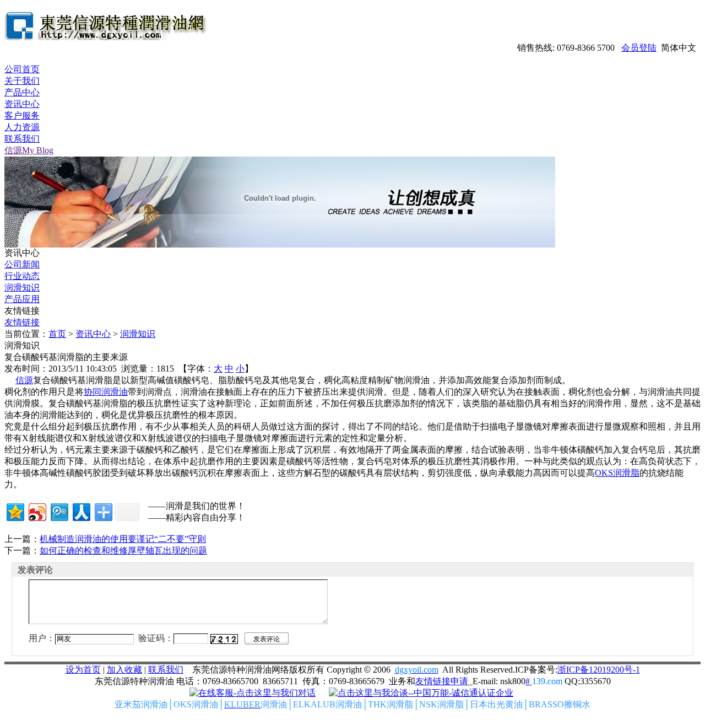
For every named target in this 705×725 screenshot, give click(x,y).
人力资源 (22, 127)
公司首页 (22, 69)
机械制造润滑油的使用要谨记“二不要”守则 (123, 539)
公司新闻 (22, 264)
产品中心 (22, 92)
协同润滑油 (106, 391)
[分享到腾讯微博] (58, 511)
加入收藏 (124, 669)
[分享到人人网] (80, 511)
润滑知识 (22, 287)
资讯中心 (22, 104)
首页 (57, 334)
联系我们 (22, 138)
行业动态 (22, 276)
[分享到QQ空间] (14, 511)
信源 (24, 380)
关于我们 (22, 80)
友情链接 (22, 322)
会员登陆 (639, 47)
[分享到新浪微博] (36, 511)
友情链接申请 (441, 681)
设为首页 (83, 669)
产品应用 (22, 299)
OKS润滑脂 (617, 472)
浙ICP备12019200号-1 (598, 669)
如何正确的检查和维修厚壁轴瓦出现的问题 (123, 550)
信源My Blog (28, 150)
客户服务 (22, 115)
